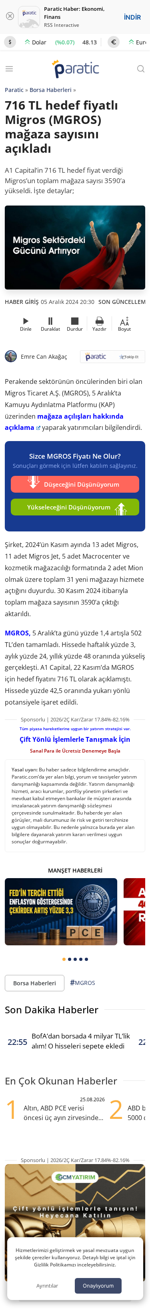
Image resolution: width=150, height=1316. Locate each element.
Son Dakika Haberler (51, 1009)
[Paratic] (75, 70)
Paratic (14, 90)
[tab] (64, 959)
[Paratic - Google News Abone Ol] (113, 359)
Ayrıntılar (47, 1285)
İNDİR (132, 17)
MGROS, (18, 633)
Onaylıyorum (98, 1285)
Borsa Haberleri (51, 90)
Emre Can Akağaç (44, 356)
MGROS (82, 982)
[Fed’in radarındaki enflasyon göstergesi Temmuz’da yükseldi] (61, 911)
